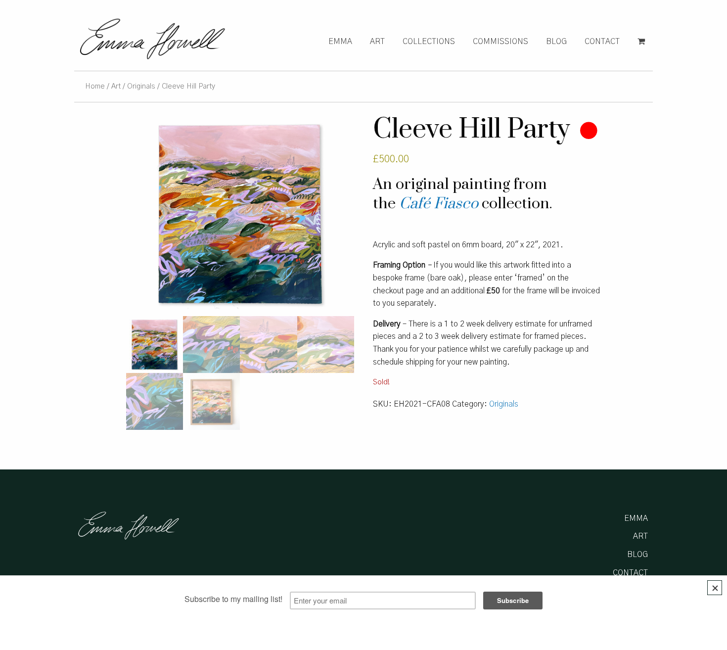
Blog (556, 42)
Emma (340, 42)
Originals (141, 86)
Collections (429, 42)
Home (95, 86)
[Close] (714, 587)
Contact (602, 42)
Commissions (500, 42)
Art (377, 42)
